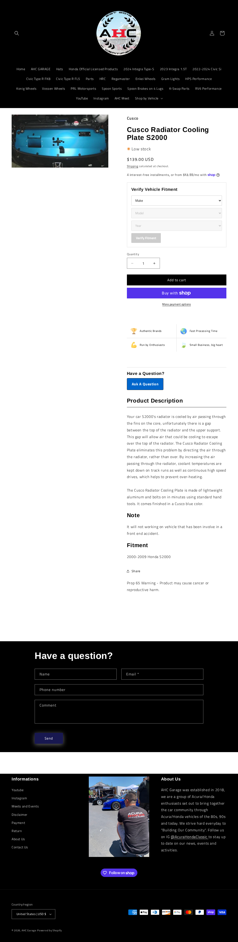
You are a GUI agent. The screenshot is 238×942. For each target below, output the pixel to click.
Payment (18, 822)
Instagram (19, 798)
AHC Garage (29, 930)
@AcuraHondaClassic (189, 837)
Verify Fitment (146, 237)
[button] (17, 33)
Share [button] (136, 571)
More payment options (176, 304)
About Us (18, 838)
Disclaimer (19, 814)
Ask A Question (145, 384)
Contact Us (20, 847)
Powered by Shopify (49, 930)
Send (49, 738)
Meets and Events (25, 806)
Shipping (132, 166)
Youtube (17, 789)
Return (17, 830)
